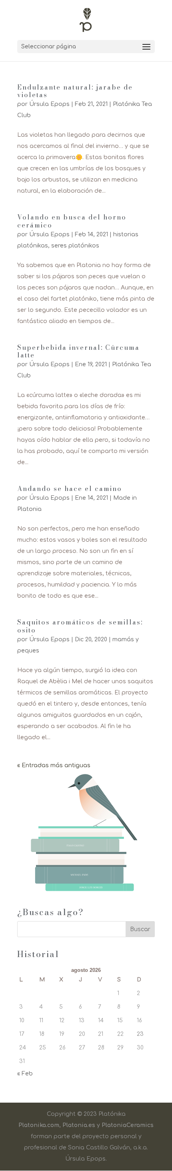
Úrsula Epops (49, 104)
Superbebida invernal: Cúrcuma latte (78, 351)
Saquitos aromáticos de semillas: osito (80, 625)
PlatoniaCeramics (128, 1125)
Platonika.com (38, 1125)
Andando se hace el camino (69, 488)
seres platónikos (75, 246)
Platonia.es (78, 1125)
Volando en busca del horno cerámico (71, 220)
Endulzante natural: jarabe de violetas (75, 91)
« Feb (25, 1074)
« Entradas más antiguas (53, 765)
